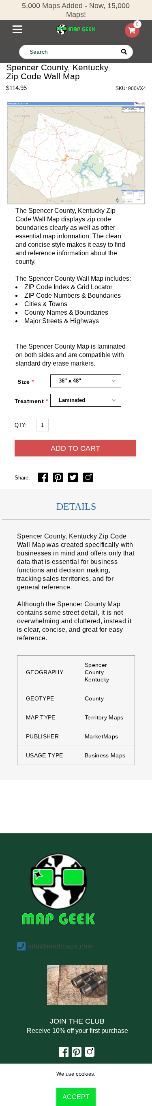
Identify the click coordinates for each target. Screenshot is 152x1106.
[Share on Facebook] (43, 480)
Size (23, 381)
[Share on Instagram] (88, 480)
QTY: (21, 425)
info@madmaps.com (60, 946)
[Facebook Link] (64, 1054)
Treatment (24, 401)
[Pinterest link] (76, 1054)
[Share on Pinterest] (58, 480)
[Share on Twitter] (73, 480)
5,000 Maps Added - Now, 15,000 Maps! (76, 10)
